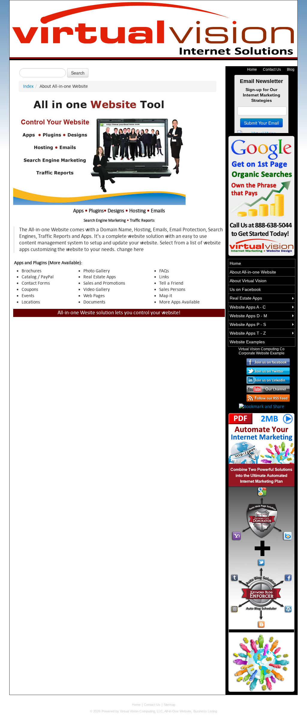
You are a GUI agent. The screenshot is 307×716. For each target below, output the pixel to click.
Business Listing (205, 711)
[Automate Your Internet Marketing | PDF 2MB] (261, 195)
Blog (290, 69)
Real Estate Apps (246, 298)
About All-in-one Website (253, 272)
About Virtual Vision (248, 280)
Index (28, 86)
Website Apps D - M (248, 315)
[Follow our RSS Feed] (268, 397)
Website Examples (247, 341)
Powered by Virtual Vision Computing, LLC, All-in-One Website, (147, 711)
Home (252, 69)
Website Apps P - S (248, 324)
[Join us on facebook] (268, 361)
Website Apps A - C (248, 307)
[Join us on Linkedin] (268, 379)
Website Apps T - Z (248, 333)
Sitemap (169, 704)
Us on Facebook (245, 289)
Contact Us (272, 69)
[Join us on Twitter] (268, 370)
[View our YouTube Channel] (268, 388)
